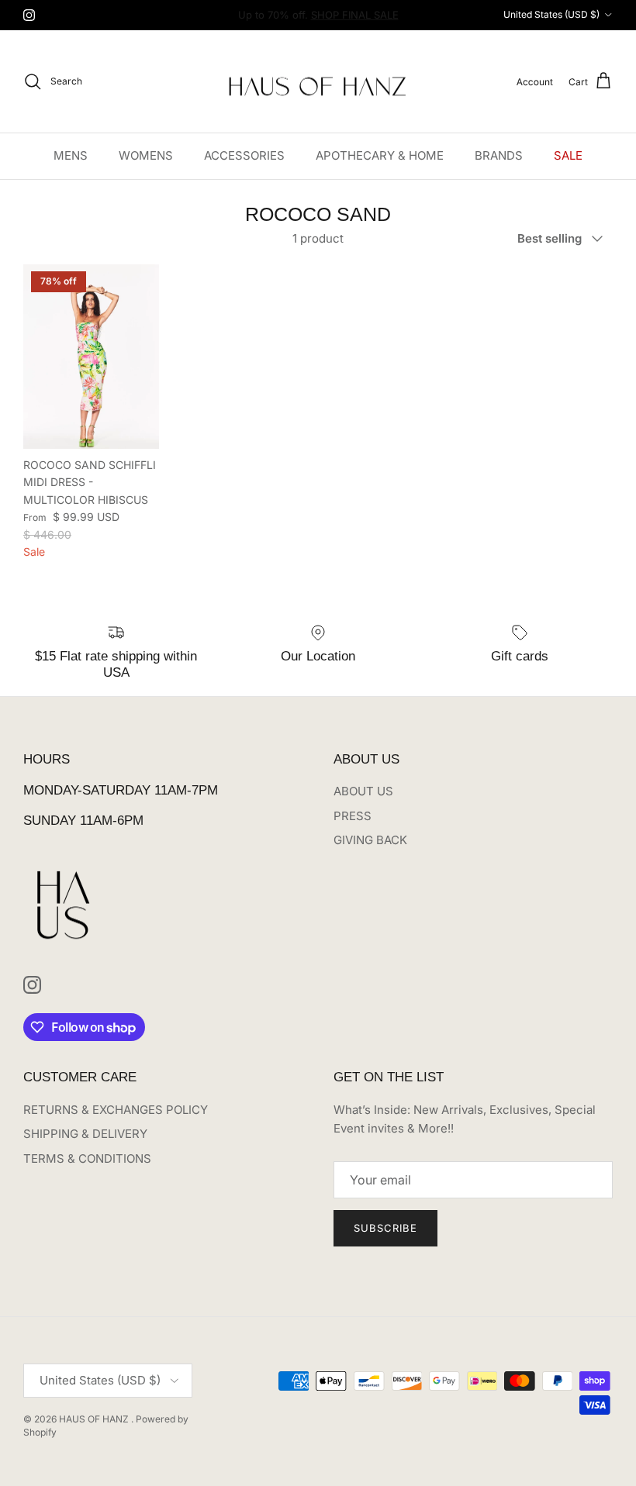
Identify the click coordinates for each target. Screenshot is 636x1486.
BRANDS (499, 155)
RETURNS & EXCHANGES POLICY (115, 1109)
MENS (71, 155)
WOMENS (146, 155)
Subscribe (385, 1228)
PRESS (353, 816)
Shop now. (415, 21)
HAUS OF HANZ (95, 1419)
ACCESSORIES (244, 155)
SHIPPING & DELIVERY (85, 1133)
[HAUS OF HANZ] (318, 82)
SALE (568, 155)
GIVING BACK (370, 840)
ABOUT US (363, 791)
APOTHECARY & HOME (380, 155)
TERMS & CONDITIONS (87, 1158)
